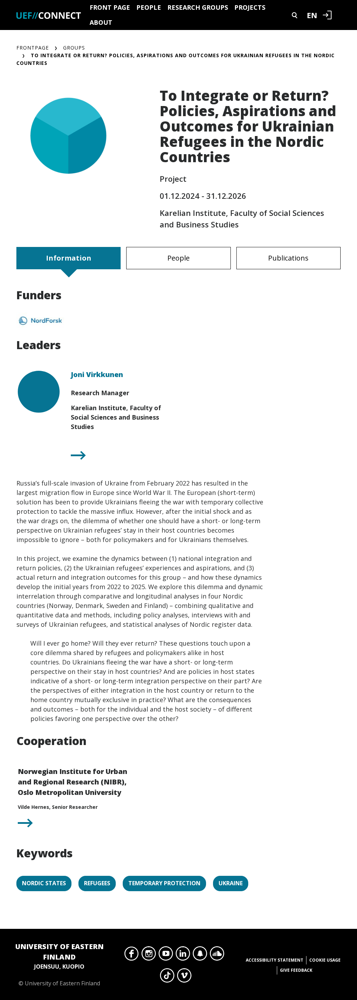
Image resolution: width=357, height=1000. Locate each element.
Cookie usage (325, 960)
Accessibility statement (274, 960)
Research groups (197, 7)
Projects (249, 7)
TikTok (167, 977)
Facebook (131, 955)
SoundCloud (217, 955)
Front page (110, 7)
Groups (74, 47)
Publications (288, 258)
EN (312, 15)
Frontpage (32, 47)
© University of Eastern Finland (59, 964)
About (101, 22)
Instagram (149, 955)
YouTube (166, 955)
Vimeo (184, 977)
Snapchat (200, 955)
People (148, 7)
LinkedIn (183, 955)
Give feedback (296, 970)
